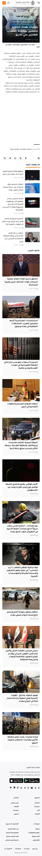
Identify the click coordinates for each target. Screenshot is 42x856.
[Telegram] (25, 788)
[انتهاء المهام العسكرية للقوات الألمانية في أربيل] (21, 390)
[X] (35, 788)
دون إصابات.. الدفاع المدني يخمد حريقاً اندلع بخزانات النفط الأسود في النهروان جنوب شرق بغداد (22, 529)
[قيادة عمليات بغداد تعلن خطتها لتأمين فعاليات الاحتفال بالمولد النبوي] (21, 723)
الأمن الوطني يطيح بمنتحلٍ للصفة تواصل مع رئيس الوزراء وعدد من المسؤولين (22, 487)
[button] (38, 3)
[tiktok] (18, 788)
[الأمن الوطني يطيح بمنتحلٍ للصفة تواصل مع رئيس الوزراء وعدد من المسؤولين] (21, 470)
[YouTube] (31, 788)
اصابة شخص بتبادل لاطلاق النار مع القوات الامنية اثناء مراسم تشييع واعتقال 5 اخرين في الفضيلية (13, 204)
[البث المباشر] (4, 3)
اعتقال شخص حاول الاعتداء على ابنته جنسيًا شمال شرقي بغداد (13, 187)
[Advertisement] (21, 119)
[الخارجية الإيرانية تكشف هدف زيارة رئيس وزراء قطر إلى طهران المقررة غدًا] (32, 222)
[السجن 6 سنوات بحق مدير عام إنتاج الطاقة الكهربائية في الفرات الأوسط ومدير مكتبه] (21, 348)
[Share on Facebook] (25, 158)
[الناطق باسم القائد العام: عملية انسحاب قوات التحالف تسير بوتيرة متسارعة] (21, 265)
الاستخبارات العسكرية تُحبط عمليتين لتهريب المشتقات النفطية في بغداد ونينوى (23, 324)
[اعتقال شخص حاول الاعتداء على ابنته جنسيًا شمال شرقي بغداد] (32, 188)
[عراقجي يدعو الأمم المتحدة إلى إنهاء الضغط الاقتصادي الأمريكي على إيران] (32, 237)
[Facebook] (39, 788)
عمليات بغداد (14, 149)
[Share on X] (20, 158)
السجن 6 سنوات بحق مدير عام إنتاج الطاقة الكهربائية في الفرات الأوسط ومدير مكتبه (21, 365)
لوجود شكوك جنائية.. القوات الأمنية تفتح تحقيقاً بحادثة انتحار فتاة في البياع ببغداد (22, 698)
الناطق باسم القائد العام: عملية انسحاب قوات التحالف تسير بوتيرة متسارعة (21, 282)
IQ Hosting (24, 853)
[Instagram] (28, 788)
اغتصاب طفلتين (26, 149)
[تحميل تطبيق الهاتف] (24, 781)
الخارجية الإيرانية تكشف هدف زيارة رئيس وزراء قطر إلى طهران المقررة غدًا (12, 221)
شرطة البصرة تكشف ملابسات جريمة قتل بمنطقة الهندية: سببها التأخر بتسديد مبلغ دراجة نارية (21, 446)
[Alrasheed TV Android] (11, 788)
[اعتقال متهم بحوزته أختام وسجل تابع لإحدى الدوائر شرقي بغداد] (21, 598)
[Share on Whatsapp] (15, 158)
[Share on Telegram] (10, 158)
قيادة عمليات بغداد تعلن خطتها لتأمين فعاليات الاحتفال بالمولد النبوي (22, 740)
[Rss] (21, 788)
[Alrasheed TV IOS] (14, 788)
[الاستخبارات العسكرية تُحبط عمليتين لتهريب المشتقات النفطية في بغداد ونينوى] (21, 307)
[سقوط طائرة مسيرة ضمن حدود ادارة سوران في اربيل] (32, 175)
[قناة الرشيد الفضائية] (25, 3)
